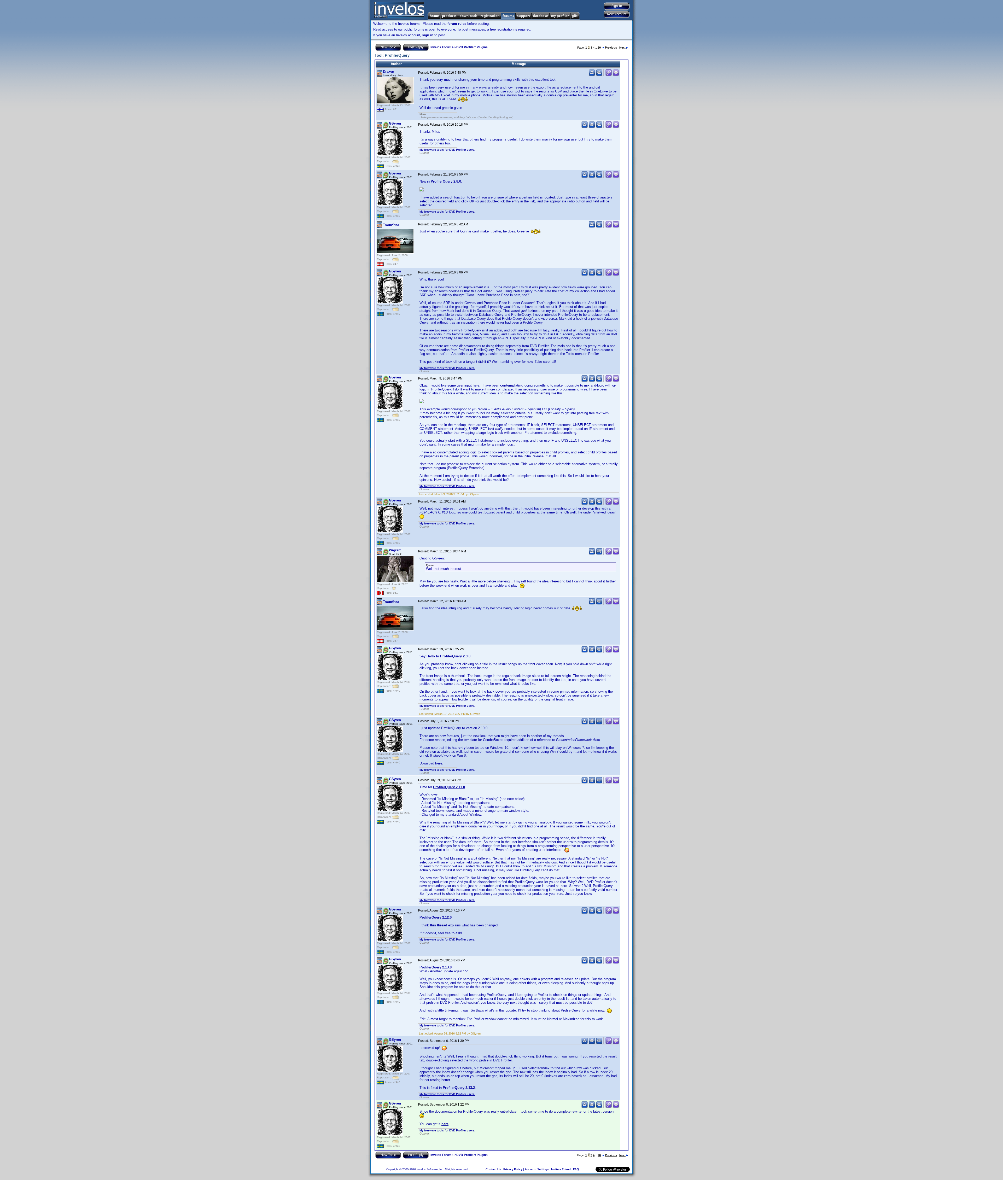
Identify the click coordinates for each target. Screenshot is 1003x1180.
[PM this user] (591, 75)
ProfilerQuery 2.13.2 (459, 1088)
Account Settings (537, 1169)
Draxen (388, 71)
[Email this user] (599, 554)
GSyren (395, 123)
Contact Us (493, 1169)
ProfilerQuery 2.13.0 (435, 967)
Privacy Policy (512, 1169)
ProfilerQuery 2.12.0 (435, 917)
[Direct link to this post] (608, 75)
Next (622, 47)
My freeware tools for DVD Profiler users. (447, 149)
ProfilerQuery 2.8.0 (446, 181)
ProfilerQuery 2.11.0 (449, 787)
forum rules (456, 24)
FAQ (576, 1169)
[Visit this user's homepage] (591, 127)
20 (599, 47)
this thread (438, 925)
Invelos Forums (441, 47)
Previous (611, 47)
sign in (427, 35)
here (438, 763)
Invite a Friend (561, 1169)
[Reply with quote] (616, 75)
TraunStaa (391, 225)
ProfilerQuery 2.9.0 (455, 656)
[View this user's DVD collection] (599, 75)
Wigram (395, 550)
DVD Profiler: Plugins (472, 47)
